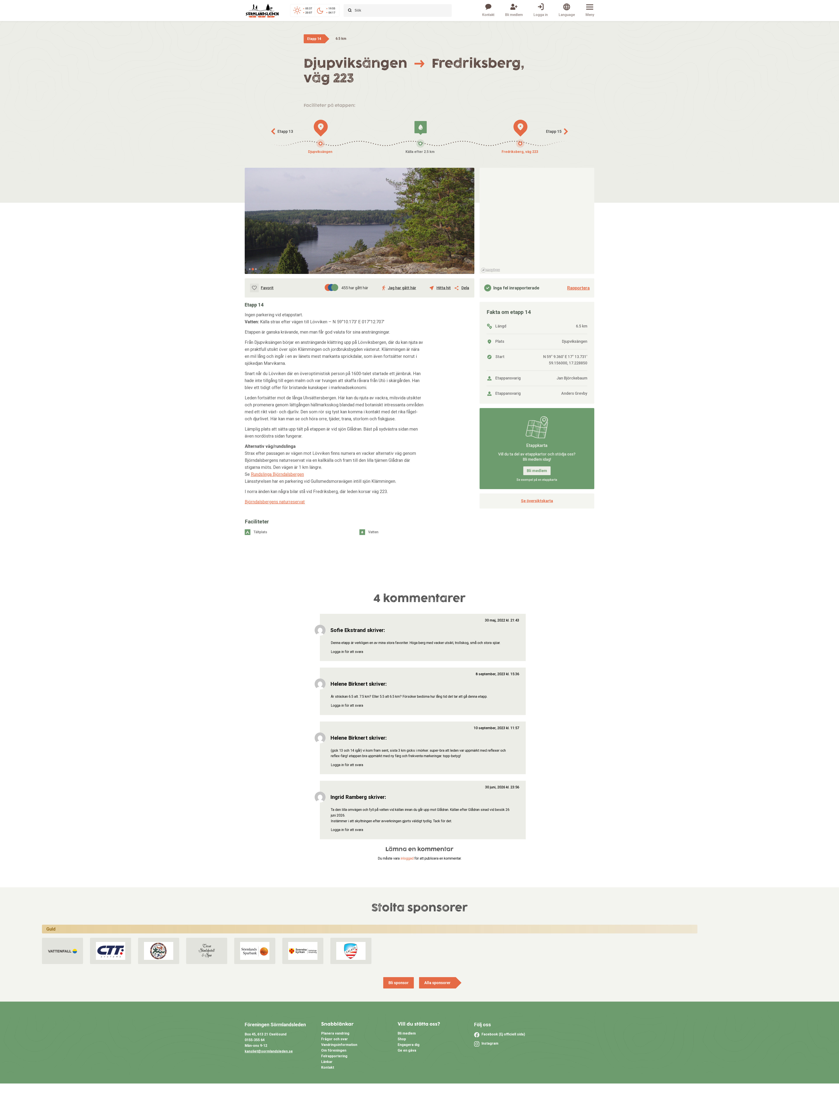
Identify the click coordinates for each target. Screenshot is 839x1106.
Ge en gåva (407, 1050)
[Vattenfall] (62, 951)
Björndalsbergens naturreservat (275, 501)
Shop (402, 1039)
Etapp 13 (285, 131)
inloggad (407, 858)
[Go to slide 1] (250, 269)
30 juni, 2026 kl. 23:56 (502, 787)
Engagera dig (409, 1045)
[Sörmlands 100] (158, 951)
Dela (465, 288)
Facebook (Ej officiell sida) (503, 1034)
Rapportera (578, 288)
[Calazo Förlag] (351, 951)
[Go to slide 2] (252, 269)
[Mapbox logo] (490, 270)
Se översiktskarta (537, 500)
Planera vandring (335, 1033)
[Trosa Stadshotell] (207, 951)
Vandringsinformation (339, 1045)
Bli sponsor (398, 982)
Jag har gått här (402, 288)
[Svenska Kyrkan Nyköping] (303, 951)
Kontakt (327, 1067)
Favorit (267, 288)
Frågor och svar (334, 1039)
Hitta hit (444, 288)
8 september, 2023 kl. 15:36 (497, 674)
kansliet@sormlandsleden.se (269, 1051)
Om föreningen (333, 1050)
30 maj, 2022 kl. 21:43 (502, 620)
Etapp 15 (554, 131)
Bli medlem (537, 470)
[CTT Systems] (110, 951)
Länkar (327, 1062)
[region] (537, 221)
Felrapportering (334, 1056)
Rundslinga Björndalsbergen (277, 474)
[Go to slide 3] (256, 269)
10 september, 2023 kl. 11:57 (496, 728)
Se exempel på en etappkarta (537, 479)
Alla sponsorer (437, 982)
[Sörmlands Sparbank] (255, 951)
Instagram (490, 1043)
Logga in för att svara (347, 652)
